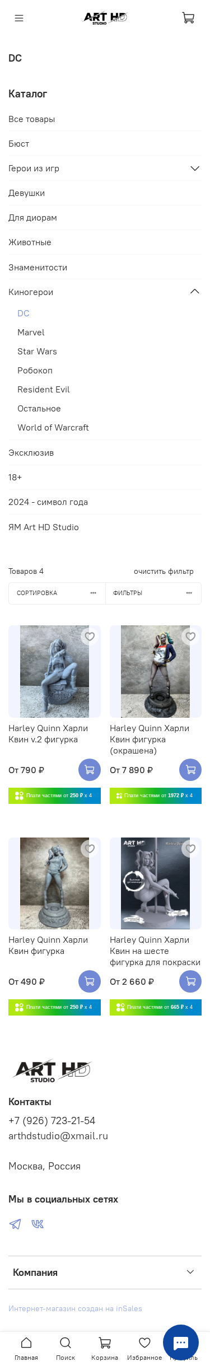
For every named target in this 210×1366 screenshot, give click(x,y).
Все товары (31, 118)
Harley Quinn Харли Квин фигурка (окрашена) (149, 739)
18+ (15, 477)
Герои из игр (33, 168)
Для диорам (32, 217)
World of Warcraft (53, 427)
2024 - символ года (48, 501)
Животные (30, 241)
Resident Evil (43, 389)
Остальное (39, 408)
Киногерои (30, 291)
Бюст (18, 143)
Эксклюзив (31, 452)
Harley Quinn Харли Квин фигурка (48, 945)
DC (23, 313)
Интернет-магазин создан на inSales (75, 1308)
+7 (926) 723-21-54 (51, 1121)
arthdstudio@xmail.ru (58, 1136)
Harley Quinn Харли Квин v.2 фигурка (48, 733)
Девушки (26, 192)
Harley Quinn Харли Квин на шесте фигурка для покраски (155, 950)
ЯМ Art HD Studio (43, 526)
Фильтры (127, 593)
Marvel (31, 332)
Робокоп (35, 370)
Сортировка (37, 593)
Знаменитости (37, 267)
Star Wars (37, 351)
